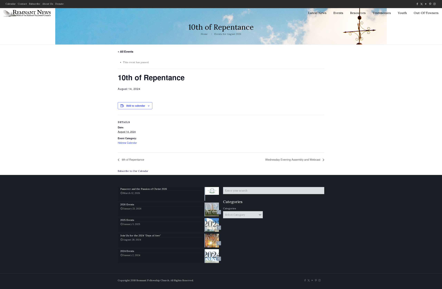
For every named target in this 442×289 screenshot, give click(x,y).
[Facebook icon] (417, 4)
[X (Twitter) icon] (421, 4)
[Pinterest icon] (430, 4)
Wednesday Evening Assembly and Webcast (293, 159)
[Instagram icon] (434, 4)
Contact (22, 3)
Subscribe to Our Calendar (133, 171)
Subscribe (34, 3)
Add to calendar (135, 105)
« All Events (125, 51)
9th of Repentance (132, 159)
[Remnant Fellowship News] (27, 13)
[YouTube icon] (426, 4)
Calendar (11, 3)
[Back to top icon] (425, 282)
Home (204, 34)
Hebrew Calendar (127, 142)
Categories (229, 208)
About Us (47, 3)
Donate (59, 3)
